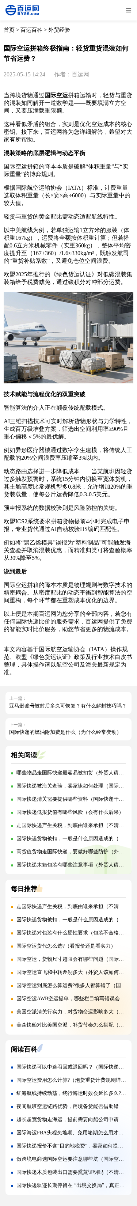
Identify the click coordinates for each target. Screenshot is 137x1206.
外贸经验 (59, 30)
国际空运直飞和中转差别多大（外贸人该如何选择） (75, 972)
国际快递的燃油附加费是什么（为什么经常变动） (65, 732)
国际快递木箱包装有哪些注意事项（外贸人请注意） (75, 865)
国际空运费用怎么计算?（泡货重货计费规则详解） (73, 1080)
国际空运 (56, 95)
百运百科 (31, 30)
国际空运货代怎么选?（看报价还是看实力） (66, 946)
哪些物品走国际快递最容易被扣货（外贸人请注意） (75, 772)
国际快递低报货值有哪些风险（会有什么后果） (70, 812)
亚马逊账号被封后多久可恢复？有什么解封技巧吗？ (68, 706)
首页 (9, 30)
